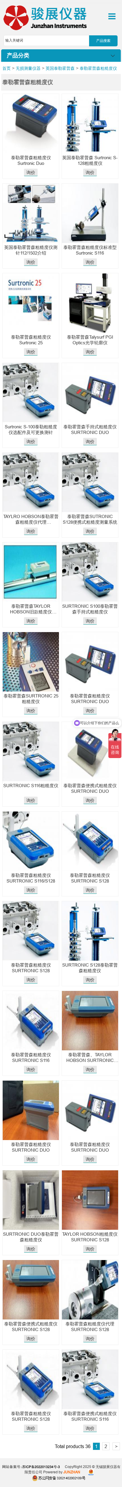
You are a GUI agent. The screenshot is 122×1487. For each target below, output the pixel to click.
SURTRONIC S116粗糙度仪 (30, 785)
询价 (30, 172)
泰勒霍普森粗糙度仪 (98, 68)
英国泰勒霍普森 (60, 68)
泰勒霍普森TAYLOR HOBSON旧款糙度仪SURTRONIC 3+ (31, 612)
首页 (6, 68)
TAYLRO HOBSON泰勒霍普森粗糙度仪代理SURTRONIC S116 (31, 522)
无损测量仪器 (28, 68)
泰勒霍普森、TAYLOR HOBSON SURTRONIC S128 (90, 1060)
